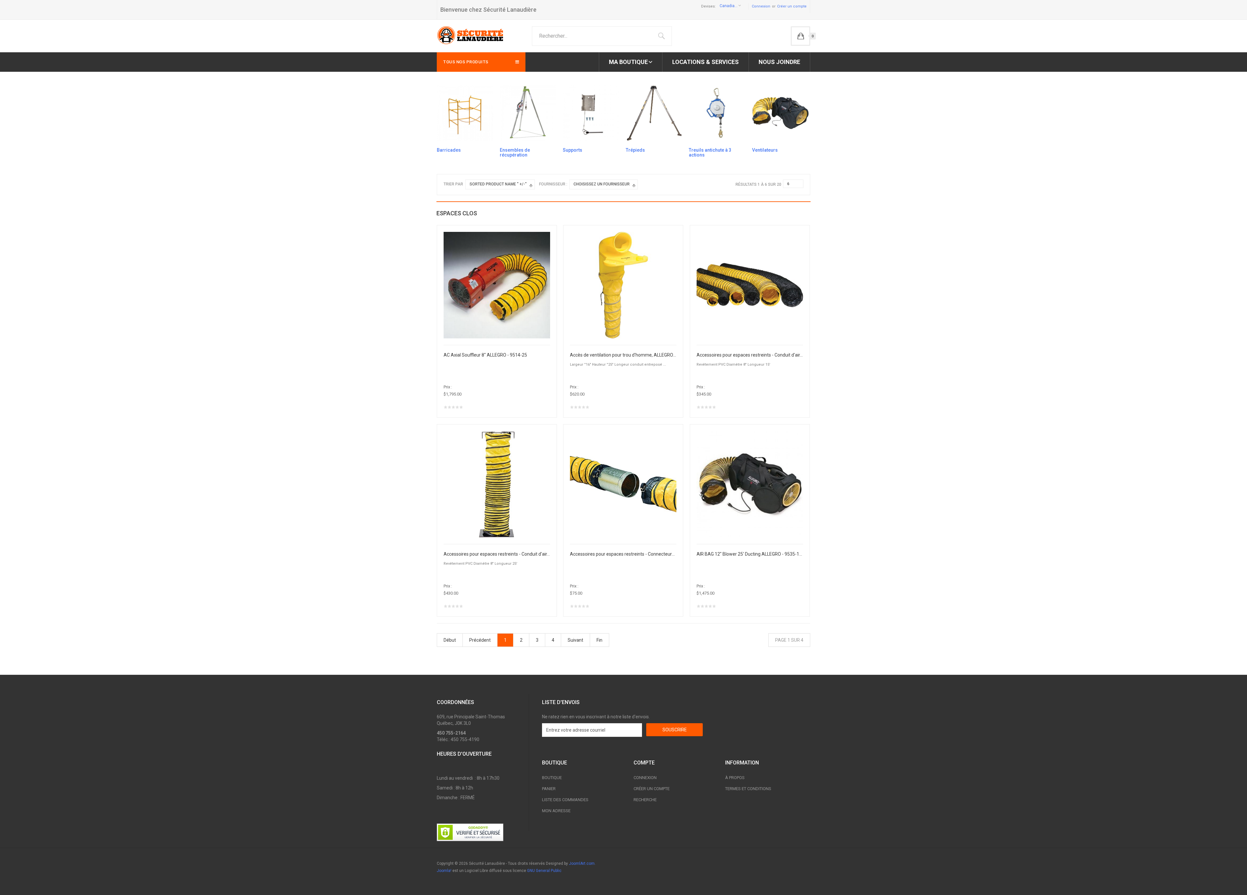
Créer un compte (792, 6)
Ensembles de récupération (515, 152)
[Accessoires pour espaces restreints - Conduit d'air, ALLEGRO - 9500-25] (497, 483)
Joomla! (444, 870)
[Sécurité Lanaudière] (471, 35)
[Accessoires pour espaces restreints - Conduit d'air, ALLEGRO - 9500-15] (750, 284)
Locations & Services (705, 61)
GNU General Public (544, 870)
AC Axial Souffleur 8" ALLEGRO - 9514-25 (485, 355)
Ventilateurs (765, 150)
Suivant (575, 640)
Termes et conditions (748, 788)
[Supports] (591, 112)
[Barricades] (465, 112)
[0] (800, 36)
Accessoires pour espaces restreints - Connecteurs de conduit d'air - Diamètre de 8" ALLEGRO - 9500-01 (623, 554)
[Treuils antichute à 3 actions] (717, 112)
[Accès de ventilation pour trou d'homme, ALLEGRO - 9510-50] (623, 284)
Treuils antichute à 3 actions (710, 152)
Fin (599, 640)
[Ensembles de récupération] (528, 112)
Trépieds (635, 150)
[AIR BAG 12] (750, 483)
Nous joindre (779, 61)
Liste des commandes (565, 799)
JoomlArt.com (582, 863)
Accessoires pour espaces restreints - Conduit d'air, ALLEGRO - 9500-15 (750, 355)
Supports (572, 150)
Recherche (645, 799)
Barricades (449, 150)
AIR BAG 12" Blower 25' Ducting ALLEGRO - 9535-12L (750, 554)
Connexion (761, 6)
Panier (549, 788)
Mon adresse (556, 810)
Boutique (552, 777)
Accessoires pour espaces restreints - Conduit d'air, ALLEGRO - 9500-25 (497, 554)
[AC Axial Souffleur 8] (497, 284)
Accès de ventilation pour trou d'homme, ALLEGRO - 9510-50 (623, 355)
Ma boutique (628, 61)
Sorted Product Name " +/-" (498, 184)
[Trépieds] (654, 112)
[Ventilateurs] (780, 112)
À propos (735, 777)
